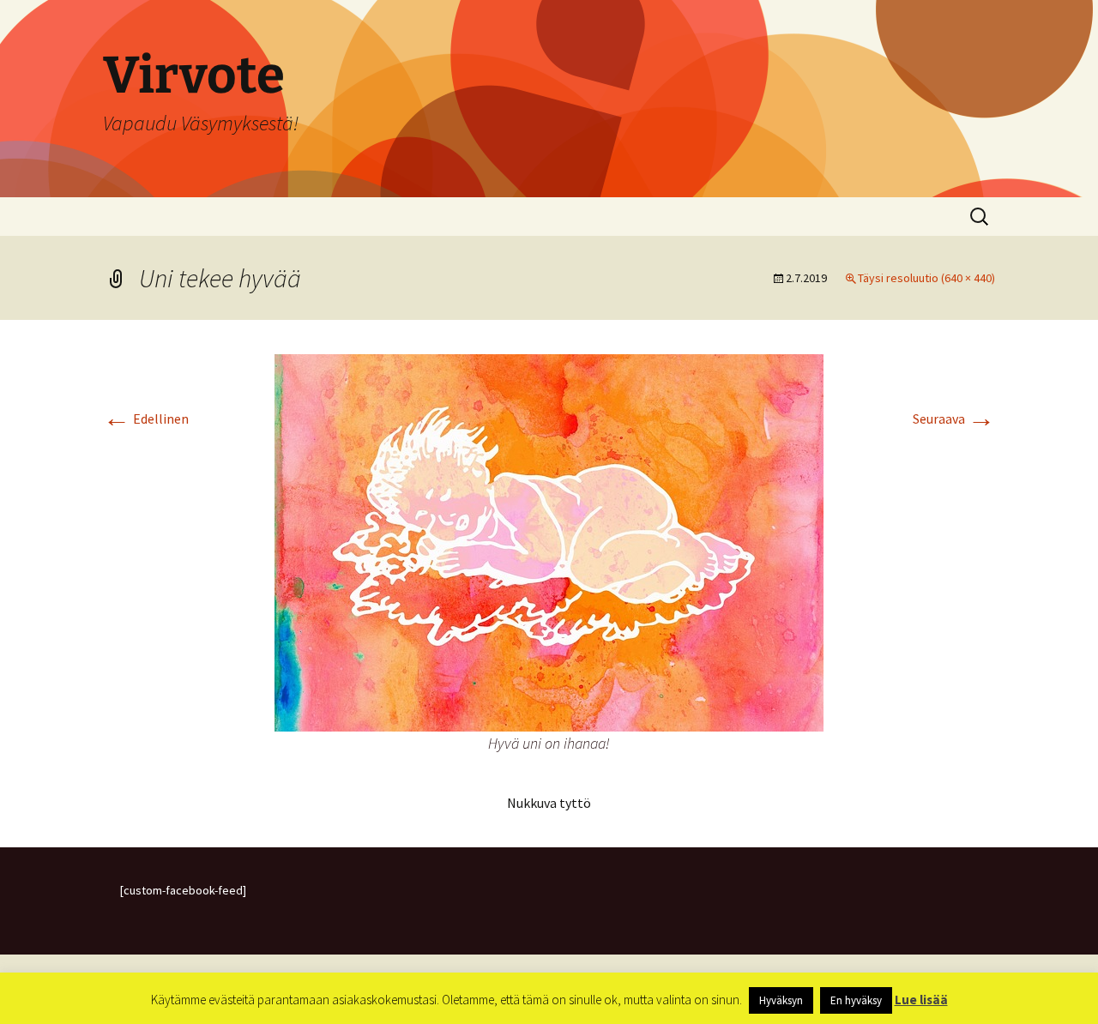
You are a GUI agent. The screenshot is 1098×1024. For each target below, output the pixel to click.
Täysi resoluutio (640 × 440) (926, 278)
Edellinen (146, 418)
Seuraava (954, 418)
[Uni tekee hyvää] (549, 541)
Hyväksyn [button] (781, 1000)
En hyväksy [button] (856, 1000)
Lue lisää (921, 999)
